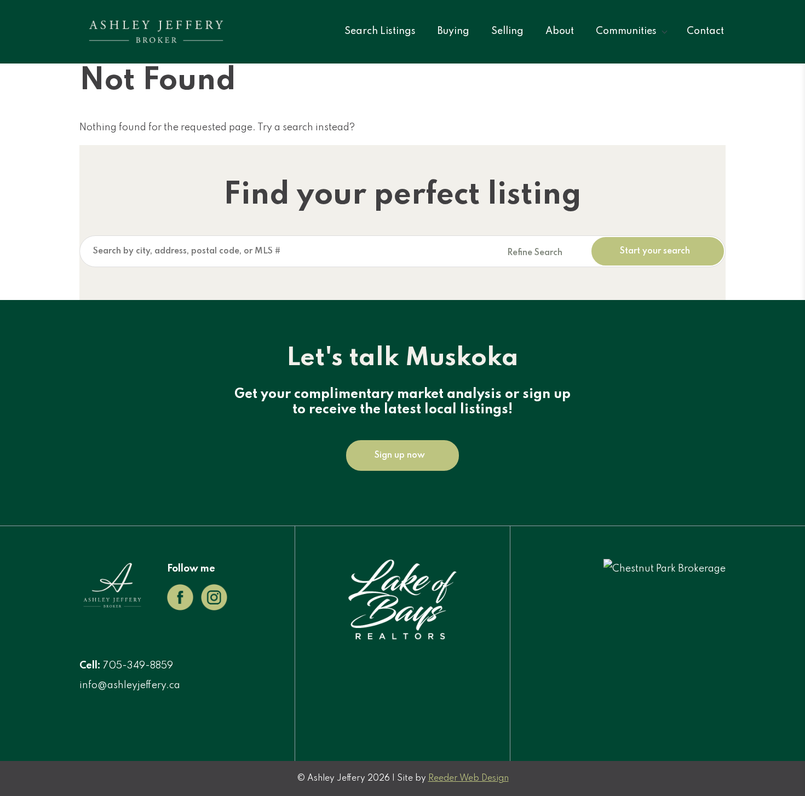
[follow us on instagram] (214, 608)
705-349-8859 (138, 666)
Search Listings (380, 31)
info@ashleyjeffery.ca (129, 685)
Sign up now (400, 455)
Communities (626, 31)
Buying (453, 31)
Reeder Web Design (468, 778)
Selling (507, 31)
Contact (705, 31)
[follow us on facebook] (180, 608)
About (559, 31)
